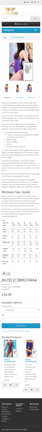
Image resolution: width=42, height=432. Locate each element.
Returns (4, 421)
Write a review (25, 331)
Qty (3, 315)
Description (7, 97)
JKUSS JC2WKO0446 (10, 360)
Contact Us (19, 409)
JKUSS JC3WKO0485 (31, 360)
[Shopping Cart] (35, 2)
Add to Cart (21, 326)
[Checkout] (38, 2)
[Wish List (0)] (32, 2)
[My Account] (28, 2)
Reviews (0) (31, 97)
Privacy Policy (6, 414)
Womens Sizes (7, 306)
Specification (19, 97)
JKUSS (8, 285)
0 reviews (16, 331)
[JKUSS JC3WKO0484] (21, 61)
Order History (34, 409)
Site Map (18, 411)
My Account (33, 407)
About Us (5, 407)
